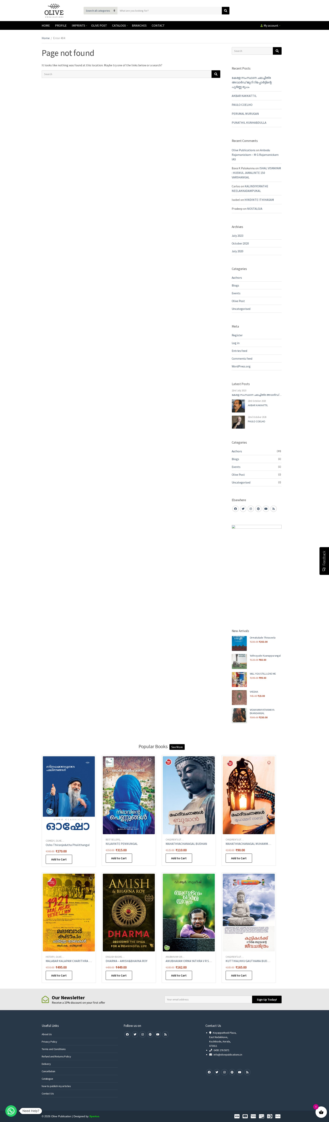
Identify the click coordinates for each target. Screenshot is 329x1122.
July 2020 (238, 251)
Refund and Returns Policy (56, 1056)
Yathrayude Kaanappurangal (265, 655)
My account (271, 25)
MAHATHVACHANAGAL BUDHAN (186, 844)
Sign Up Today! (267, 999)
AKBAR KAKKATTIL (244, 96)
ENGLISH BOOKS (114, 956)
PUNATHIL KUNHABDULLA (249, 122)
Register (237, 335)
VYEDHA (254, 691)
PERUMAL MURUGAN (245, 114)
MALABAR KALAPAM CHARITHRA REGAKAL (73, 961)
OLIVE (59, 840)
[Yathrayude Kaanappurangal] (239, 661)
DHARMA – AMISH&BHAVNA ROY (126, 961)
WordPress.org (241, 366)
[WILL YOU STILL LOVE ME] (239, 679)
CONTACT (158, 25)
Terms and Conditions (54, 1049)
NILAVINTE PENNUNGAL (122, 844)
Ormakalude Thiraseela (262, 637)
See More (177, 747)
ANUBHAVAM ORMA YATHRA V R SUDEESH (193, 961)
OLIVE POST (99, 25)
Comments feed (242, 358)
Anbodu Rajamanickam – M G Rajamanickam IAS (255, 154)
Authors (237, 277)
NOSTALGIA (254, 208)
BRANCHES (139, 25)
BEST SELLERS (113, 839)
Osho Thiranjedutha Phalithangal (68, 845)
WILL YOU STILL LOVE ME (263, 673)
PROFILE (61, 25)
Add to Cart (59, 859)
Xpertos (94, 1116)
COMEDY (50, 840)
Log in (236, 343)
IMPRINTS (78, 25)
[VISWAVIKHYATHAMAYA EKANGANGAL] (239, 715)
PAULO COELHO (242, 105)
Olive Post (238, 301)
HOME (46, 25)
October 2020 (240, 243)
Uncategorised (241, 309)
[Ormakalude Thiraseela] (239, 643)
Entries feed (239, 351)
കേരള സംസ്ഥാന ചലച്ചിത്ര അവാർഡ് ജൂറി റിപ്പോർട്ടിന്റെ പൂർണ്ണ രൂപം (252, 82)
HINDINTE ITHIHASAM (259, 200)
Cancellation (48, 1071)
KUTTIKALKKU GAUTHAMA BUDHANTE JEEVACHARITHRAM (265, 961)
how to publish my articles (56, 1086)
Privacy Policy (49, 1041)
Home (46, 38)
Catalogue (47, 1078)
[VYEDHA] (239, 697)
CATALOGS (119, 25)
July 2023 (238, 235)
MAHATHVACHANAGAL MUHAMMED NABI (252, 844)
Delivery (46, 1064)
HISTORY (50, 956)
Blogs (235, 285)
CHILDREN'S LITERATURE (178, 839)
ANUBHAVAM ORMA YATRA (179, 956)
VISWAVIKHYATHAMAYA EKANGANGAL (262, 711)
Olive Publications (244, 150)
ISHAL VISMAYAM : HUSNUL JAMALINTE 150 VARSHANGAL (256, 172)
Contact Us (48, 1093)
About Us (47, 1034)
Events (236, 293)
